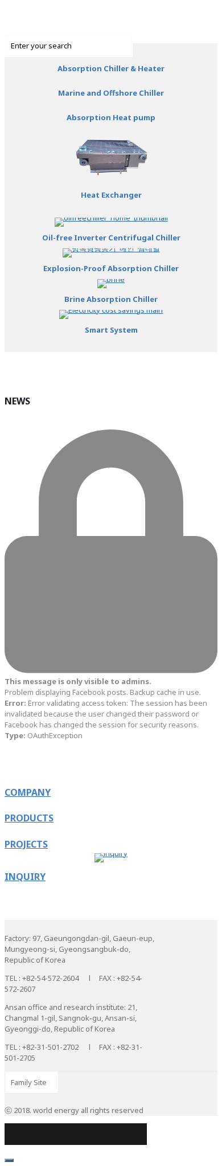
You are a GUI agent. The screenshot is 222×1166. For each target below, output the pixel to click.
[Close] (9, 1160)
